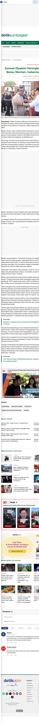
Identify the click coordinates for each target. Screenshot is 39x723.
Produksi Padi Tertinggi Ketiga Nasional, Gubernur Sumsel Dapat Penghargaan (16, 440)
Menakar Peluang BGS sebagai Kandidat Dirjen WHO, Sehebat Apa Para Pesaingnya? (24, 599)
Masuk (35, 2)
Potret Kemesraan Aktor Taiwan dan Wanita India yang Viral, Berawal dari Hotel (22, 489)
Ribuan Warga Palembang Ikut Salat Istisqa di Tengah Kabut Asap (14, 434)
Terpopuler (6, 46)
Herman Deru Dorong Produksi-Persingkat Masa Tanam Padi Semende (15, 429)
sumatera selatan (16, 406)
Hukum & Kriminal (31, 42)
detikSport (29, 694)
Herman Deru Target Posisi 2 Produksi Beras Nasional (14, 423)
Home (8, 42)
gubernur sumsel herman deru (11, 410)
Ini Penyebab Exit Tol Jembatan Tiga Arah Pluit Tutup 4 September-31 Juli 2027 (24, 579)
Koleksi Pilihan (16, 46)
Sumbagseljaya (17, 60)
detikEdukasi (30, 685)
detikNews (29, 683)
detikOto (29, 699)
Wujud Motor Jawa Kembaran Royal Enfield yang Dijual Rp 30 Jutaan (22, 458)
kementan (28, 406)
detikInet (29, 690)
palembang (5, 406)
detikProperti (30, 701)
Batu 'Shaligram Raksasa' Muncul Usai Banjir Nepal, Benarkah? (21, 468)
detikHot (29, 692)
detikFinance (30, 687)
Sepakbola (20, 42)
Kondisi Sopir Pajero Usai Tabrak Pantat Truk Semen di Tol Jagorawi (7, 578)
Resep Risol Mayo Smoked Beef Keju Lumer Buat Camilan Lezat (7, 599)
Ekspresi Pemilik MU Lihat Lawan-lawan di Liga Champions (21, 479)
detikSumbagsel (6, 60)
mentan (26, 410)
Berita (14, 42)
